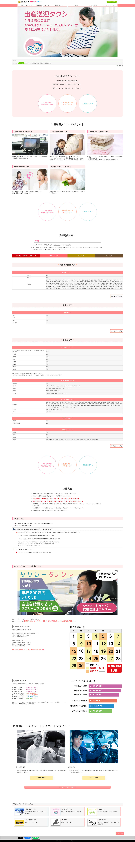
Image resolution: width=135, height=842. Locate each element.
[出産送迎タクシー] (49, 2)
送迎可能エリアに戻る (116, 296)
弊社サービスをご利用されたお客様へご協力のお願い (38, 63)
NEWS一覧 (120, 65)
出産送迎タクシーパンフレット (67, 103)
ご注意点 (75, 5)
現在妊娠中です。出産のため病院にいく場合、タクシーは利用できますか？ (33, 523)
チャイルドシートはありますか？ (23, 525)
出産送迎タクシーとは (26, 5)
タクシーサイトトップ (109, 5)
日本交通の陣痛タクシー (38, 535)
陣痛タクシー (57, 245)
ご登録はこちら (111, 1)
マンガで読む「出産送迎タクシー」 (47, 103)
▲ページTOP (119, 833)
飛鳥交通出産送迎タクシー (44, 538)
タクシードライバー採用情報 (67, 787)
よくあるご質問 (92, 5)
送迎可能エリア (59, 5)
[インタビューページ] (41, 746)
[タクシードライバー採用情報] (67, 592)
